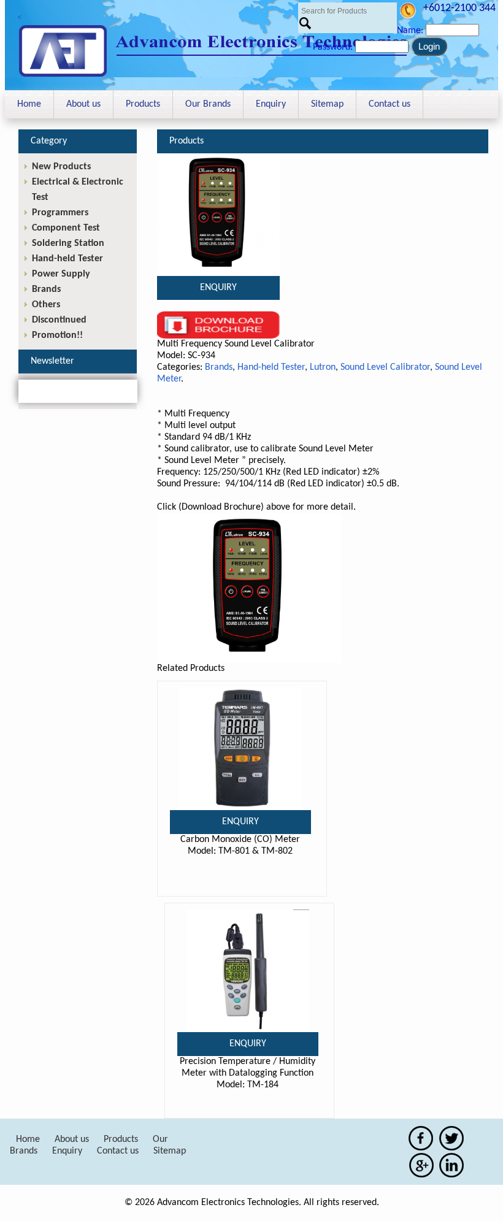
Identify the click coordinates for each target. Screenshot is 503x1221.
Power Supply (61, 274)
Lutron (323, 367)
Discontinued (59, 320)
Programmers (60, 213)
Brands (218, 367)
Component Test (66, 228)
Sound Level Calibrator (385, 367)
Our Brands (208, 104)
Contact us (389, 104)
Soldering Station (68, 243)
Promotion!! (57, 335)
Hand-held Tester (271, 367)
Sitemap (327, 104)
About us (83, 104)
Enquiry (271, 104)
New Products (61, 167)
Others (46, 305)
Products (143, 104)
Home (29, 104)
